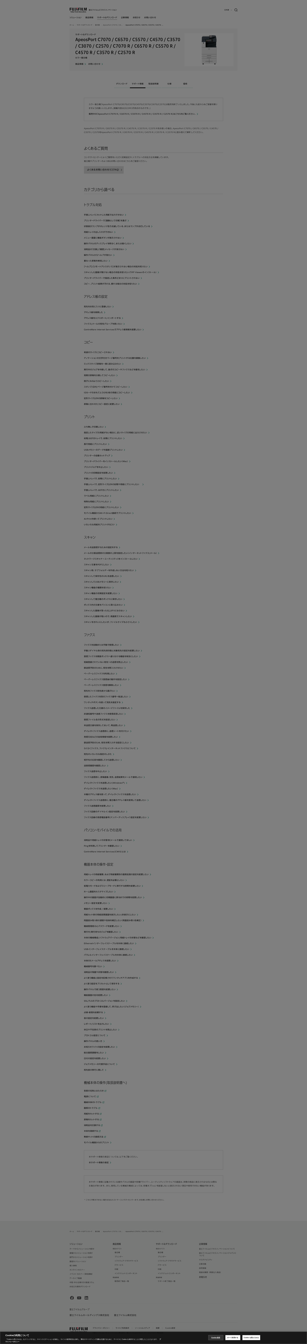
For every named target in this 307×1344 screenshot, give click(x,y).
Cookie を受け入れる (251, 1337)
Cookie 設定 (215, 1337)
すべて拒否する (232, 1337)
